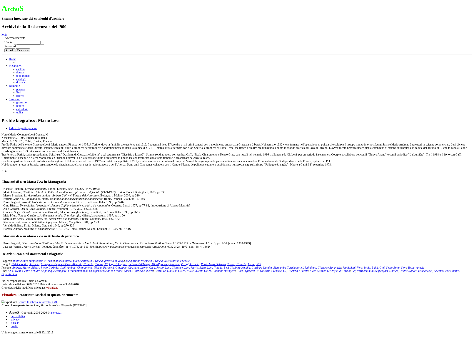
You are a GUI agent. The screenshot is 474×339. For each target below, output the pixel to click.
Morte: (5, 141)
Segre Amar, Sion (396, 267)
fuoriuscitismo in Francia (88, 260)
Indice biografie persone (23, 128)
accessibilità (18, 316)
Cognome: (23, 134)
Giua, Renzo (156, 267)
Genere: (40, 134)
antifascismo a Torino (41, 260)
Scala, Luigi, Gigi (374, 267)
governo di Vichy (114, 260)
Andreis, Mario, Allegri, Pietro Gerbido (35, 267)
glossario (21, 102)
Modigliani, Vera (352, 267)
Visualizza (9, 295)
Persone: (6, 267)
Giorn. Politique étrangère (219, 270)
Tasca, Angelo (416, 267)
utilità (19, 112)
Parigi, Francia (190, 264)
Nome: (5, 134)
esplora (20, 69)
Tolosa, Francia (236, 264)
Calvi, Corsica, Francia (25, 264)
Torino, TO (254, 264)
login (4, 34)
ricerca (20, 72)
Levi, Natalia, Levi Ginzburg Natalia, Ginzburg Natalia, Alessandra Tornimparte (254, 267)
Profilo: (5, 144)
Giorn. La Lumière (166, 270)
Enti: (4, 270)
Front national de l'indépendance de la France (95, 270)
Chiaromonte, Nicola (89, 267)
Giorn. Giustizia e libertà (138, 270)
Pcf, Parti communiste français (369, 270)
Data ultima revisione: (52, 284)
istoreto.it (56, 312)
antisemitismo (64, 260)
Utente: (9, 42)
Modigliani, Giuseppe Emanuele (322, 267)
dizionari (21, 82)
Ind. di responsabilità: (13, 280)
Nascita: (6, 137)
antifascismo (20, 260)
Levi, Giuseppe (174, 267)
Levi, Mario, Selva (195, 267)
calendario (22, 109)
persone (20, 89)
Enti (18, 92)
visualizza (52, 287)
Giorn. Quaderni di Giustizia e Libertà (259, 270)
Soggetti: (7, 260)
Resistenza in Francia (177, 260)
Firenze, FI (101, 264)
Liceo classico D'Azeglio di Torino (330, 270)
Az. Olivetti (14, 270)
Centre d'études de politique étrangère (44, 270)
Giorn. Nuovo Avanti (190, 270)
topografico (23, 75)
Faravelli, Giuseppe (114, 267)
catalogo (21, 79)
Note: (4, 171)
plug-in (15, 322)
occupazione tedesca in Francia (144, 260)
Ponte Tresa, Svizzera (213, 264)
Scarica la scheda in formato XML (38, 302)
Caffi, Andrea (68, 267)
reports (20, 105)
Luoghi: (6, 264)
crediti (14, 326)
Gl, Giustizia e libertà (295, 270)
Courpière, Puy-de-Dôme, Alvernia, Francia (67, 264)
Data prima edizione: (13, 284)
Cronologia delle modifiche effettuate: (23, 287)
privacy (15, 319)
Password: (10, 46)
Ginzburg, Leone (138, 267)
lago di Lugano (118, 264)
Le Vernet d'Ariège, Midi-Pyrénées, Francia (154, 264)
